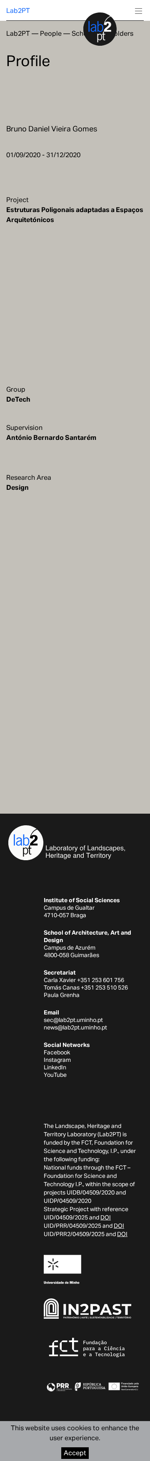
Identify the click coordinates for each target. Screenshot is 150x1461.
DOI (105, 1217)
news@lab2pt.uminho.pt (75, 1027)
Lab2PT (18, 10)
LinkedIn (55, 1067)
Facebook (57, 1052)
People (51, 33)
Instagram (57, 1060)
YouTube (55, 1074)
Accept (75, 1453)
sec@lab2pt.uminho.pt (73, 1020)
